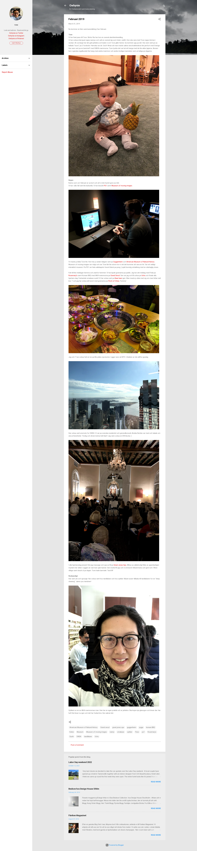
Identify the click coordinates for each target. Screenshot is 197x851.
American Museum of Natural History (140, 262)
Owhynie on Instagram (16, 36)
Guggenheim (118, 262)
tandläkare (88, 736)
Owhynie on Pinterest (16, 38)
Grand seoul (104, 727)
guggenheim (131, 727)
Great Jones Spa (119, 565)
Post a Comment (77, 745)
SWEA (79, 736)
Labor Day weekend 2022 (80, 762)
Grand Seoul (115, 275)
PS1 (105, 186)
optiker (129, 732)
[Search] (164, 6)
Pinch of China (113, 281)
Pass (137, 732)
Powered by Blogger (116, 845)
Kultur (72, 732)
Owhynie (74, 5)
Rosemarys (152, 732)
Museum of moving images (122, 186)
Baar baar (118, 278)
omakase (120, 732)
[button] (159, 19)
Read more (156, 782)
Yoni (16, 25)
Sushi (72, 736)
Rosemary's (73, 275)
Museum (80, 732)
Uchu (143, 275)
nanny (112, 732)
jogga (141, 727)
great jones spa (118, 727)
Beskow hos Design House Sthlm (84, 789)
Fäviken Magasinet (77, 815)
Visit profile (16, 43)
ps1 (143, 732)
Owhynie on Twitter (16, 33)
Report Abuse (7, 72)
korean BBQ (150, 727)
